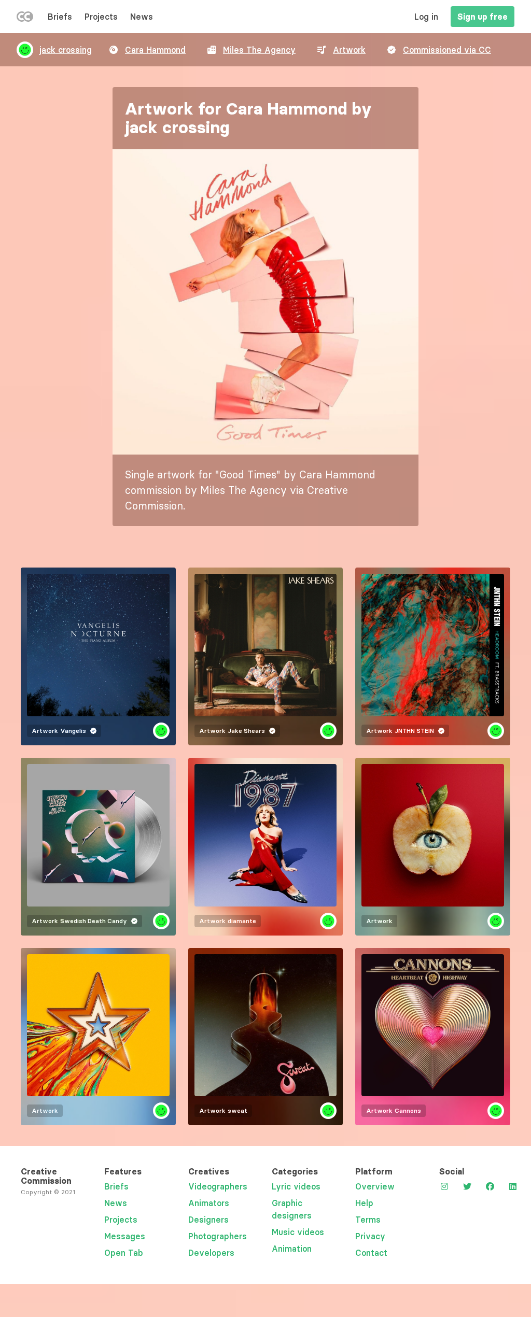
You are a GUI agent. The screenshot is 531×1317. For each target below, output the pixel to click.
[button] (265, 302)
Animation (292, 1248)
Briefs (60, 16)
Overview (375, 1186)
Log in (426, 16)
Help (364, 1203)
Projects (101, 16)
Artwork (349, 50)
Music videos (298, 1232)
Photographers (217, 1236)
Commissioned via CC (447, 50)
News (141, 16)
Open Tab (123, 1253)
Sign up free (482, 16)
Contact (371, 1253)
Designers (208, 1219)
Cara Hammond (155, 50)
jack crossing (65, 50)
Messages (124, 1236)
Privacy (370, 1236)
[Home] (25, 18)
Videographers (217, 1186)
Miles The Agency (259, 50)
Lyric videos (296, 1186)
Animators (208, 1203)
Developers (211, 1253)
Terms (368, 1219)
